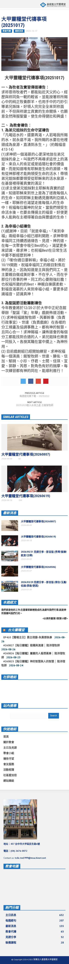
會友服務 (8, 764)
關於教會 (8, 742)
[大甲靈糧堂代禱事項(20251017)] (34, 53)
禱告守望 (8, 758)
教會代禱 (7, 31)
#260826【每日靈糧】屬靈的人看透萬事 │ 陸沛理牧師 (33, 655)
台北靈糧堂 (16, 630)
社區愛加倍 (10, 775)
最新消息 (19, 31)
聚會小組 (8, 753)
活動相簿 (8, 769)
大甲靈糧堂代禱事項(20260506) (38, 567)
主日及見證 (10, 747)
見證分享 (35, 937)
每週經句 (35, 920)
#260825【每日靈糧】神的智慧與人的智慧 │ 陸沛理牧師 (33, 663)
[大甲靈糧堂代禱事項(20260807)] (34, 437)
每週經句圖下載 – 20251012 (34, 395)
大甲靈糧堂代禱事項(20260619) (25, 496)
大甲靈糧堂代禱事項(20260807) (25, 454)
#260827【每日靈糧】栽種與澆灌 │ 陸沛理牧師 (31, 645)
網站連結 (8, 780)
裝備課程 (35, 942)
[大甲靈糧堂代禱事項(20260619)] (34, 478)
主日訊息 (35, 915)
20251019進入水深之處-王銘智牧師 (34, 405)
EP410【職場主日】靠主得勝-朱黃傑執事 (27, 637)
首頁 (6, 736)
